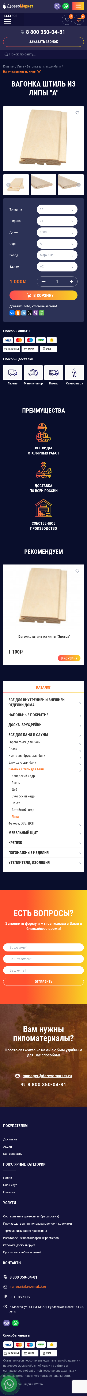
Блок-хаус (10, 1185)
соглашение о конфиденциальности (45, 1375)
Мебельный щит (23, 832)
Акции (7, 1146)
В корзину (69, 658)
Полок (12, 749)
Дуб (14, 789)
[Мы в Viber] (58, 6)
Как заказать (12, 1153)
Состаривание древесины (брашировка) (31, 1216)
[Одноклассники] (17, 312)
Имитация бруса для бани (26, 756)
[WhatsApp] (41, 312)
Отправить (43, 982)
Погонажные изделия (28, 852)
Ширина (15, 221)
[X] (29, 312)
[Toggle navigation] (78, 6)
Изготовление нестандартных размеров (31, 1238)
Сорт (13, 243)
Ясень (16, 783)
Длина (14, 232)
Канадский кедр (23, 776)
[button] (8, 184)
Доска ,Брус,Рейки (25, 725)
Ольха (16, 803)
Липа (15, 817)
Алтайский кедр (23, 810)
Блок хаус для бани (22, 762)
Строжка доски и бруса (19, 1245)
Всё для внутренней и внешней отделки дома (36, 702)
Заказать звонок (43, 42)
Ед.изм (14, 266)
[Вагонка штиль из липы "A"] (43, 138)
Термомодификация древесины (25, 1230)
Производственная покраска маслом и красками (37, 1223)
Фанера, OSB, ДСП (21, 823)
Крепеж (15, 842)
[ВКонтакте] (12, 312)
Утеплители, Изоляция (29, 862)
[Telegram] (23, 312)
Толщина (16, 209)
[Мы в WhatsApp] (65, 6)
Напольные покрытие (28, 715)
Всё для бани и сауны (28, 734)
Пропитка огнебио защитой (22, 1252)
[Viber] (35, 312)
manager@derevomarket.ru (47, 1075)
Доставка (10, 1139)
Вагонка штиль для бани (26, 769)
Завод (14, 255)
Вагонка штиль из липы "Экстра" (44, 637)
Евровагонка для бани (24, 742)
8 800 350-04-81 (45, 32)
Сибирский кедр (23, 796)
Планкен (9, 1192)
